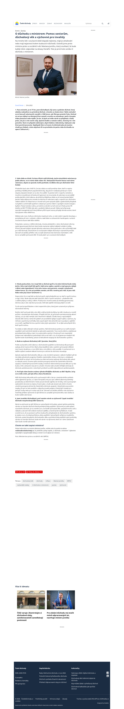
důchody (39, 481)
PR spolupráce (20, 684)
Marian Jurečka (59, 481)
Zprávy (34, 23)
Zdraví (49, 23)
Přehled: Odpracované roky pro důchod (52, 682)
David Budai (19, 105)
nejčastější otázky (23, 485)
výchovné (63, 485)
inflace (48, 481)
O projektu (19, 678)
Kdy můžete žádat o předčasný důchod (84, 684)
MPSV (69, 481)
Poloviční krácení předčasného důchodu (53, 676)
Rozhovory (58, 23)
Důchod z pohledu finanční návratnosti (52, 679)
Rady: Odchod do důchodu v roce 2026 (52, 673)
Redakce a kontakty (21, 681)
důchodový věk (28, 481)
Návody (42, 23)
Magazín (67, 23)
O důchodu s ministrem (40, 485)
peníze (54, 485)
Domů (17, 31)
